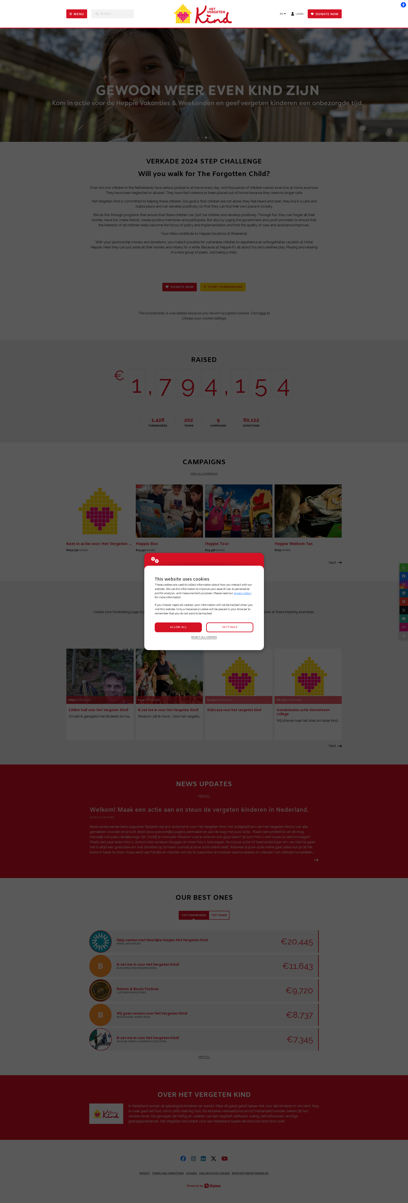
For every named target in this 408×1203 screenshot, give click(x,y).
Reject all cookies (204, 637)
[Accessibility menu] (403, 4)
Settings (229, 627)
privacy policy (242, 593)
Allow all (178, 627)
